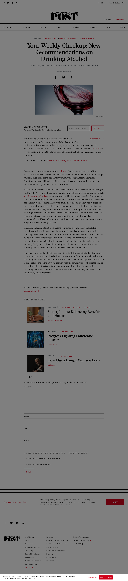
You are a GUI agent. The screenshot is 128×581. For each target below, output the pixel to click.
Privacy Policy (32, 578)
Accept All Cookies (106, 577)
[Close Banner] (125, 577)
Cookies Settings (92, 577)
